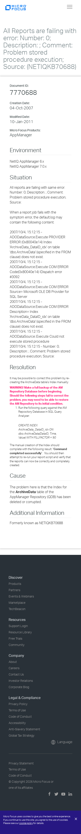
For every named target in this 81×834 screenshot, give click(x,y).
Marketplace (17, 602)
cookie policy (26, 823)
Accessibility (17, 723)
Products (15, 583)
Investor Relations (21, 680)
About (13, 662)
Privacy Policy (18, 704)
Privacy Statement (21, 763)
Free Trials (15, 638)
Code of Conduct (20, 716)
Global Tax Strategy (21, 735)
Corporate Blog (19, 687)
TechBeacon (17, 609)
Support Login (18, 626)
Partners (14, 590)
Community (16, 645)
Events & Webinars (21, 596)
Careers (14, 668)
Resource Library (20, 632)
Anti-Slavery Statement (24, 729)
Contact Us (16, 674)
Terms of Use (17, 710)
